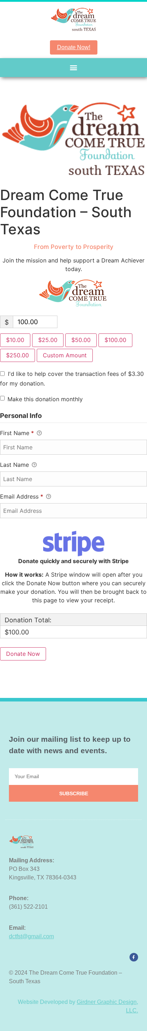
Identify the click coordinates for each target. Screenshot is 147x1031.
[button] (74, 67)
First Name (17, 433)
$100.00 (115, 339)
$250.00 (17, 355)
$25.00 (47, 339)
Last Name (15, 464)
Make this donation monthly (45, 399)
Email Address (21, 496)
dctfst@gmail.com (31, 936)
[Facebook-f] (134, 957)
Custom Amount (65, 355)
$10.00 (15, 339)
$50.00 (81, 339)
